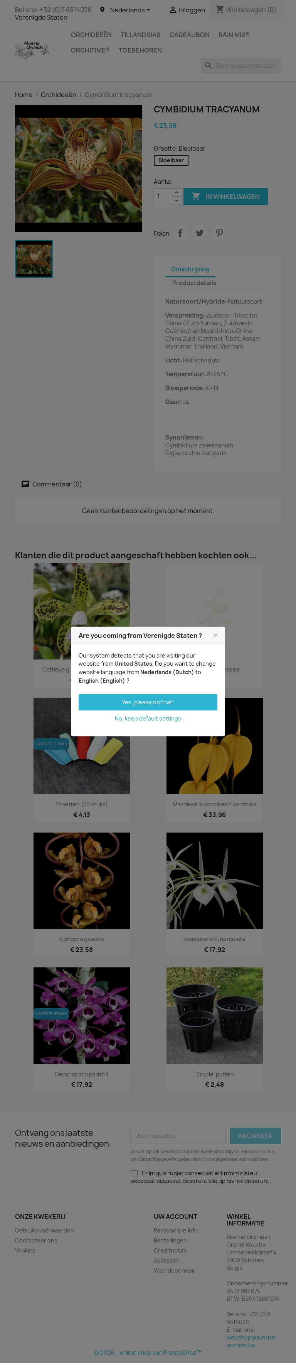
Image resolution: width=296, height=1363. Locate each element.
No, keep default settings (148, 718)
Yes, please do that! (148, 702)
